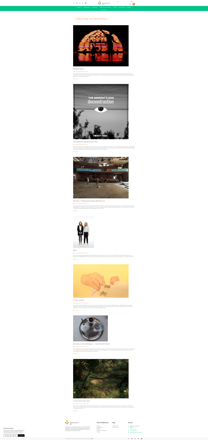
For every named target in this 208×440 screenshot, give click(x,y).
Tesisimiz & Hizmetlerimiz (105, 7)
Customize (7, 435)
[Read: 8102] (83, 231)
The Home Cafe (122, 7)
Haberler (129, 7)
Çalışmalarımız (86, 7)
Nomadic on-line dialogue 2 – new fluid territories (91, 344)
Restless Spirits (78, 69)
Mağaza (115, 7)
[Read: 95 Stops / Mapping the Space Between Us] (101, 177)
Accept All (21, 435)
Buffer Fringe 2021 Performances (79, 71)
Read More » (75, 78)
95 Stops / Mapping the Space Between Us (89, 201)
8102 (74, 250)
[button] (79, 7)
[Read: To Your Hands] (101, 280)
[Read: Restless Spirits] (101, 45)
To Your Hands (78, 300)
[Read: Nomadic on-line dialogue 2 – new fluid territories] (90, 328)
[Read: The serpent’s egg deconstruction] (101, 111)
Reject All (14, 435)
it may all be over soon (81, 401)
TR (117, 1)
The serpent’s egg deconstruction (85, 141)
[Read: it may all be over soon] (101, 378)
